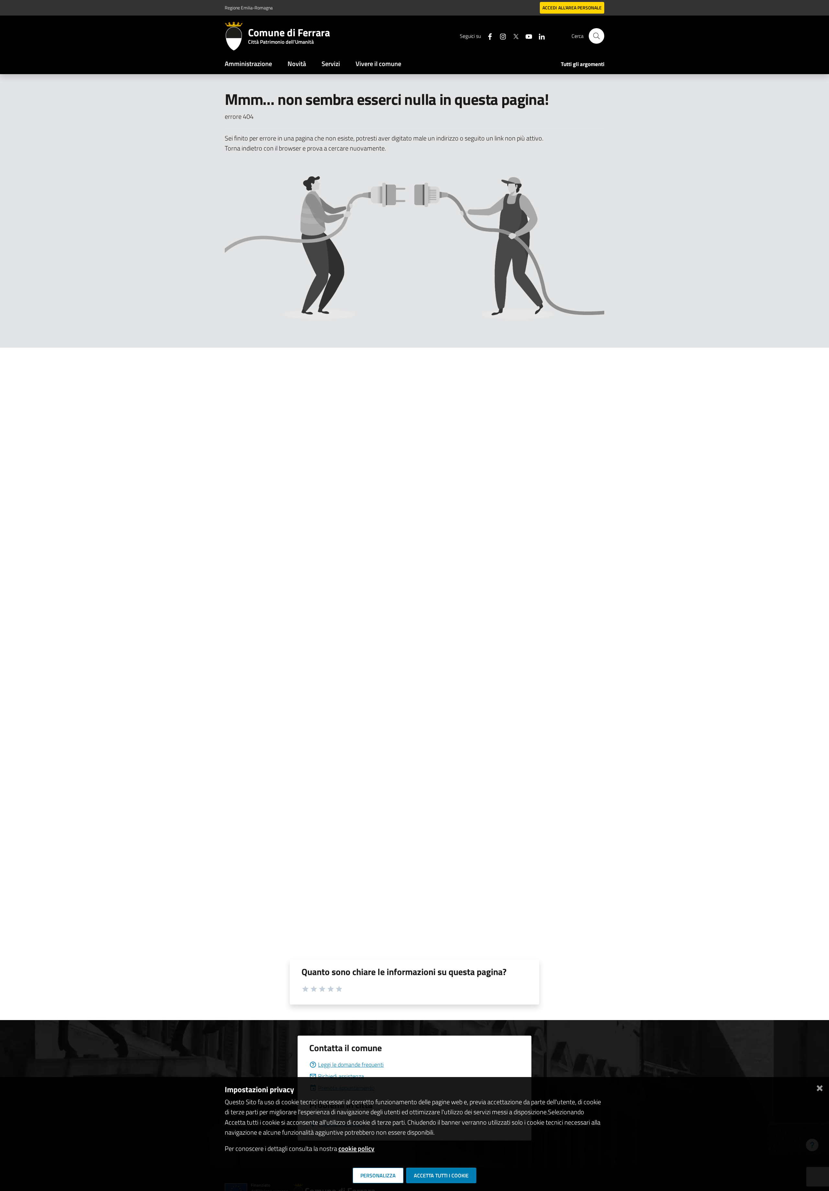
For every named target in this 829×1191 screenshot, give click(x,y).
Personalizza (378, 1175)
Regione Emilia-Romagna (249, 7)
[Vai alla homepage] (236, 36)
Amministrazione (248, 64)
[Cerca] (596, 36)
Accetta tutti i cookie (441, 1175)
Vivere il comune (378, 64)
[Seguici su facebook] (487, 36)
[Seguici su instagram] (500, 36)
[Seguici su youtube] (526, 36)
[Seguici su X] (513, 36)
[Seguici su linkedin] (539, 36)
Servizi (331, 64)
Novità (297, 64)
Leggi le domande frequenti (351, 1064)
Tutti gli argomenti (582, 64)
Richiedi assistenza (341, 1076)
